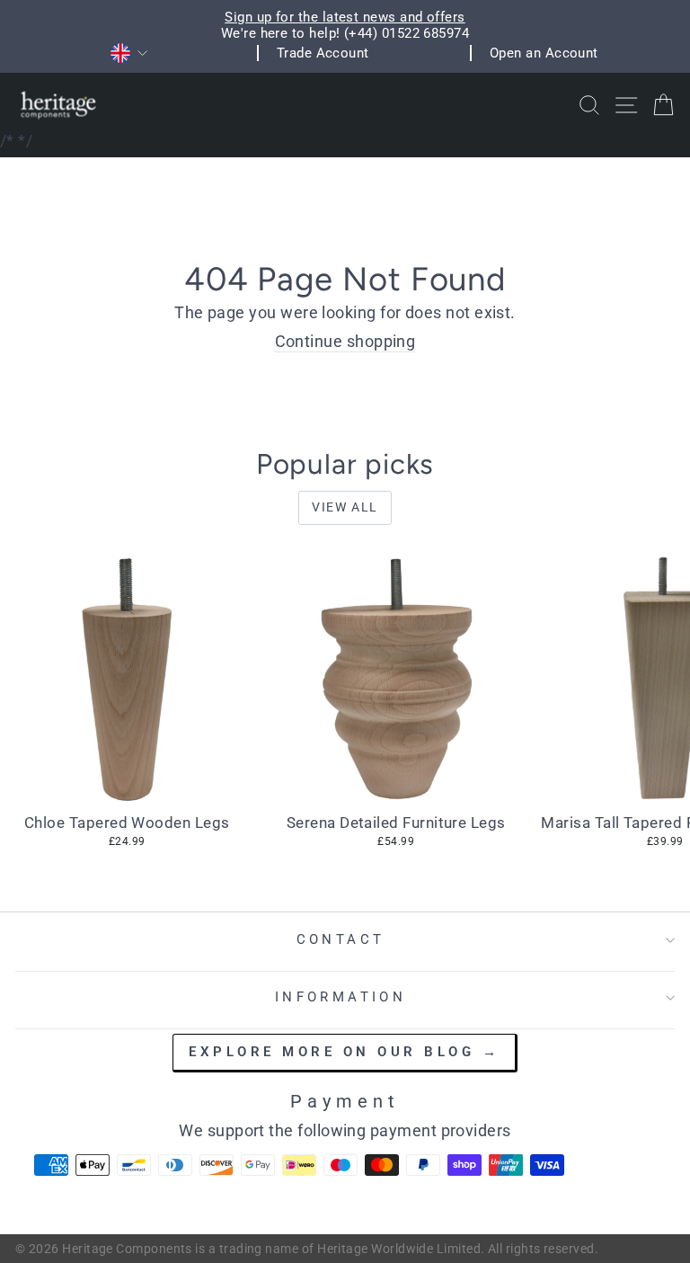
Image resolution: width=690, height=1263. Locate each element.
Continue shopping (345, 341)
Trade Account (323, 53)
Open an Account (544, 53)
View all (345, 507)
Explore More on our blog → (344, 1052)
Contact (340, 939)
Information (341, 997)
